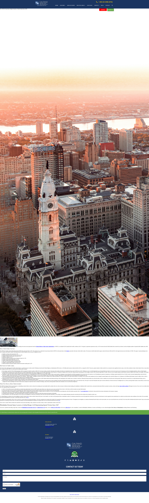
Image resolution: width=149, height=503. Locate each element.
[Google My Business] (73, 460)
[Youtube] (76, 460)
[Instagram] (78, 460)
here (28, 397)
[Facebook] (65, 460)
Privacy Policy (72, 494)
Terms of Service (76, 494)
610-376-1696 (47, 439)
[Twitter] (68, 460)
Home (56, 5)
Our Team (89, 5)
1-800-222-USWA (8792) (49, 426)
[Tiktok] (81, 460)
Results (96, 5)
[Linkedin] (70, 460)
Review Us (110, 9)
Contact (107, 5)
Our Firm (62, 5)
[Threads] (84, 460)
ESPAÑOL (103, 9)
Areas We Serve (71, 5)
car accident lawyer (84, 391)
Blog (102, 5)
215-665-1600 (47, 427)
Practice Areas (80, 5)
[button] (112, 5)
